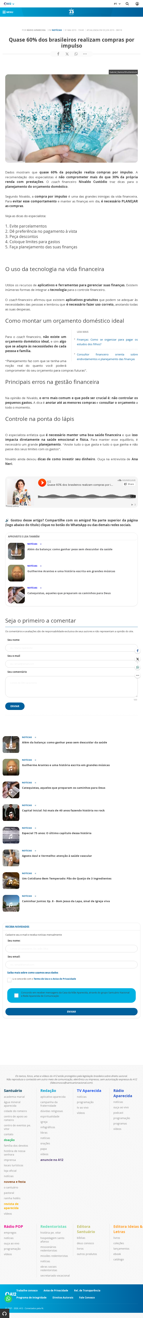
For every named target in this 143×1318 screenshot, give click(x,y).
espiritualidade (49, 1116)
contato (8, 1134)
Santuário (13, 1090)
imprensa (10, 1160)
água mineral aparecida (12, 1103)
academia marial (14, 1096)
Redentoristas (53, 1226)
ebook (117, 1254)
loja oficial (10, 1170)
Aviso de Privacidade (56, 1290)
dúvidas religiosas (51, 1111)
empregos (10, 1232)
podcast (118, 1112)
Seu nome (13, 640)
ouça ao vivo (121, 1107)
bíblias (81, 1238)
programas (120, 1123)
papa (43, 1149)
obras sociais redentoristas (48, 1268)
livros (80, 1248)
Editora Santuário (86, 1229)
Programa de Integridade (31, 1297)
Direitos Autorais (63, 1297)
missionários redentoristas (48, 1248)
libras (43, 1132)
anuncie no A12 (51, 1160)
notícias (9, 1176)
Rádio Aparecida (122, 1093)
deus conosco (85, 1243)
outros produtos (87, 1254)
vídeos (8, 1213)
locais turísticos (13, 1165)
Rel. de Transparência (87, 1290)
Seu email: (14, 956)
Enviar (14, 706)
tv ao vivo (82, 1107)
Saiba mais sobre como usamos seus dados (32, 972)
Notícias (57, 30)
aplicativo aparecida (53, 1096)
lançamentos (121, 1248)
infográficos (47, 1127)
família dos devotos (16, 1145)
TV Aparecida (89, 1090)
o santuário (11, 1187)
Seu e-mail (13, 656)
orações (45, 1143)
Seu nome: (14, 940)
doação (9, 1140)
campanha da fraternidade (49, 1103)
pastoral (9, 1193)
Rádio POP (13, 1226)
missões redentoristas (54, 1256)
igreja (43, 1122)
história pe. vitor (50, 1232)
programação (85, 1102)
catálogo (118, 1259)
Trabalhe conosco (27, 1290)
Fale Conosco (87, 1297)
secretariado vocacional (55, 1275)
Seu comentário (17, 671)
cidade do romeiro (15, 1111)
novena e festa (15, 1182)
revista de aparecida (11, 1206)
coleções (118, 1243)
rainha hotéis (12, 1198)
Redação (48, 1090)
